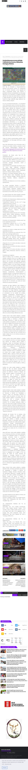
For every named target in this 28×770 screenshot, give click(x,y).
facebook (24, 595)
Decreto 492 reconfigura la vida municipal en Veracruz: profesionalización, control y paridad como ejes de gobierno (16, 656)
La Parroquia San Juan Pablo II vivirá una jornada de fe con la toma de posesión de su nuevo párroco (17, 681)
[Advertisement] (14, 25)
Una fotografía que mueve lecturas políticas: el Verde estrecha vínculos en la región (16, 692)
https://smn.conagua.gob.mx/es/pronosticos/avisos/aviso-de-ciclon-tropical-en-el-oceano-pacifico (14, 150)
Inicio (4, 56)
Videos (17, 50)
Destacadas (9, 42)
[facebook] (20, 1)
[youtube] (23, 1)
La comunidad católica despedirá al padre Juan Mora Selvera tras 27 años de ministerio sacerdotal (17, 675)
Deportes (4, 50)
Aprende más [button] (8, 764)
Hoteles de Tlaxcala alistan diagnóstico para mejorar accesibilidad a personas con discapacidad (13, 546)
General (11, 50)
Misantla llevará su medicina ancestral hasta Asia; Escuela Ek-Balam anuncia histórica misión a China (16, 686)
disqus (19, 595)
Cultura (21, 46)
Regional (22, 42)
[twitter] (21, 1)
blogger (15, 595)
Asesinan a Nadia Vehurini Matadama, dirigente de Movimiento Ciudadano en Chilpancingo (12, 559)
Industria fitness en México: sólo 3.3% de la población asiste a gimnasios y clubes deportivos (16, 651)
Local (16, 42)
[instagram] (25, 1)
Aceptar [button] (4, 767)
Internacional (13, 46)
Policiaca (4, 46)
